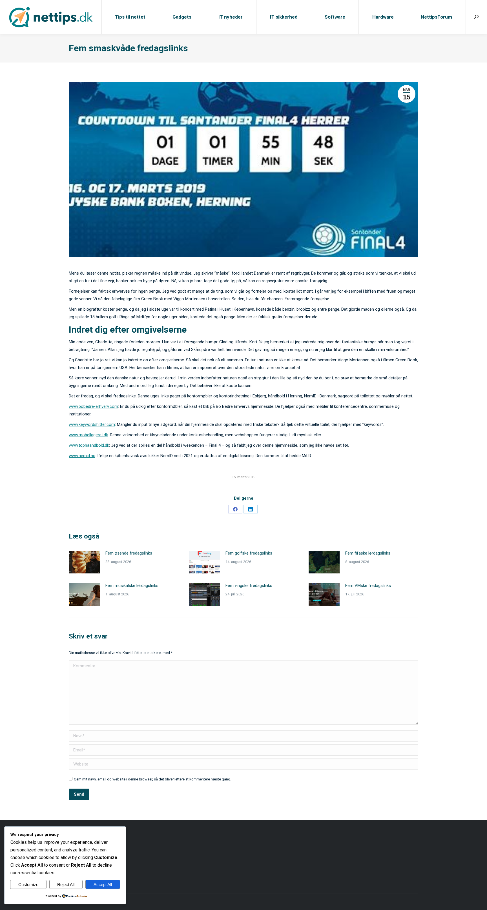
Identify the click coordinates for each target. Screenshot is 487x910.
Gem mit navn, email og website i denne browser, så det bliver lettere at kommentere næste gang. (152, 779)
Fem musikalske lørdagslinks (131, 585)
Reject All (65, 884)
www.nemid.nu (82, 455)
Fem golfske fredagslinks (248, 553)
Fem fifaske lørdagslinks (367, 553)
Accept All (103, 884)
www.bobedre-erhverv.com (93, 406)
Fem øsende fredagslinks (128, 553)
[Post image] (84, 562)
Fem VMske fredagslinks (368, 585)
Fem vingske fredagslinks (248, 585)
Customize (28, 884)
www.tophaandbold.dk (89, 445)
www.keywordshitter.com (92, 424)
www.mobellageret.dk (88, 434)
